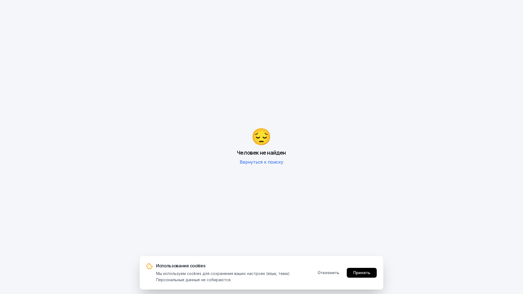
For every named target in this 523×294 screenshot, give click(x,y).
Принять (361, 272)
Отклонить (328, 272)
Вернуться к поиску (261, 162)
